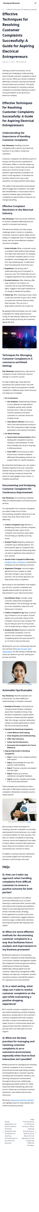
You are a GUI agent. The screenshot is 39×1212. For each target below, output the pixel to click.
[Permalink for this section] (26, 125)
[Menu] (35, 3)
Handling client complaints (15, 562)
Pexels (28, 349)
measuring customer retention (22, 1100)
